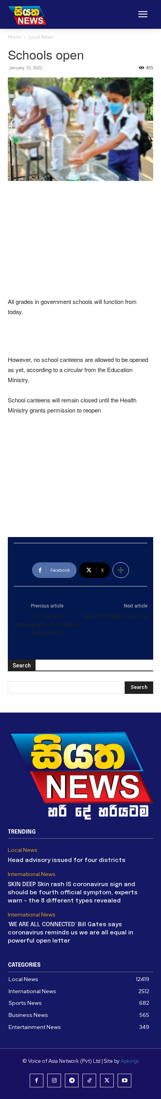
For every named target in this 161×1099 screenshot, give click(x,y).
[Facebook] (36, 1080)
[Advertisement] (80, 239)
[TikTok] (89, 1080)
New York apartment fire (115, 616)
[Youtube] (124, 1080)
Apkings (130, 1061)
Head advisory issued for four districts (66, 860)
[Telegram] (72, 1080)
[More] (121, 570)
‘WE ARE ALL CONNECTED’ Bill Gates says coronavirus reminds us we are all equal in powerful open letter (70, 933)
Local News (41, 36)
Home (14, 36)
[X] (107, 1080)
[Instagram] (54, 1080)
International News (31, 874)
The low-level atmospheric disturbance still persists (47, 624)
